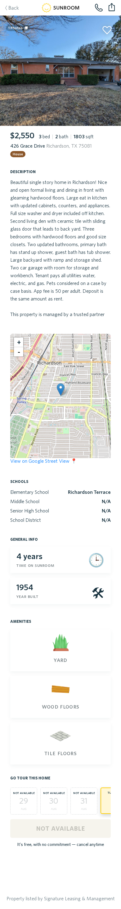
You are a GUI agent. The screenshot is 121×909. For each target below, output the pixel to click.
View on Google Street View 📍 (43, 461)
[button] (61, 389)
